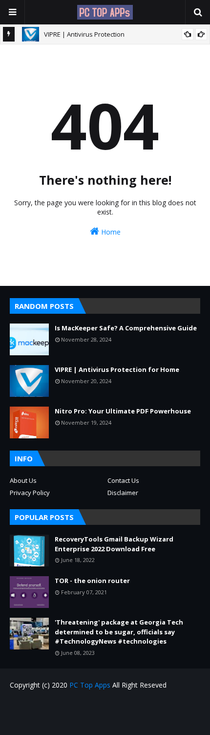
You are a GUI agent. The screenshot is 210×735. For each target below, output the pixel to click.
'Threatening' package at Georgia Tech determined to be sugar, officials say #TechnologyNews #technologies (119, 632)
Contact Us (123, 480)
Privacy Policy (30, 492)
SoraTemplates (123, 721)
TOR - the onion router (92, 580)
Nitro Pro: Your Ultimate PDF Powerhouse (123, 411)
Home (110, 232)
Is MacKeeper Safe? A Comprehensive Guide (126, 328)
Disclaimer (122, 492)
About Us (23, 480)
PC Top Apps (89, 685)
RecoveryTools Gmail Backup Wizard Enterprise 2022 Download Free (114, 544)
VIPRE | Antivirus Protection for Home (117, 369)
